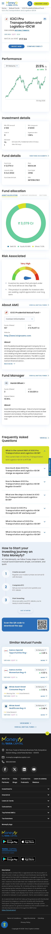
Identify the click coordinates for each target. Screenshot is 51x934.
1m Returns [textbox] (40, 650)
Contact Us (25, 779)
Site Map (41, 918)
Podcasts (25, 782)
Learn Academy (40, 779)
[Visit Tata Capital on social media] (5, 769)
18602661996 (11, 762)
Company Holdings (28, 195)
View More (24, 723)
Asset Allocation (9, 195)
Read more (8, 364)
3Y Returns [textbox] (10, 66)
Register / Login (41, 3)
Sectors (43, 195)
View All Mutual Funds (38, 305)
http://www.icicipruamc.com (17, 335)
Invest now (16, 46)
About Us (5, 779)
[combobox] (11, 66)
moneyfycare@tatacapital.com (18, 757)
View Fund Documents (38, 156)
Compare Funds (34, 46)
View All (43, 438)
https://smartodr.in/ (9, 910)
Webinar (35, 782)
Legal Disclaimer (29, 918)
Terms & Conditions (14, 918)
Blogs (15, 782)
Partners (5, 782)
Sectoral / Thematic (22, 30)
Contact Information (15, 319)
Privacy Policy (25, 922)
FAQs (15, 779)
